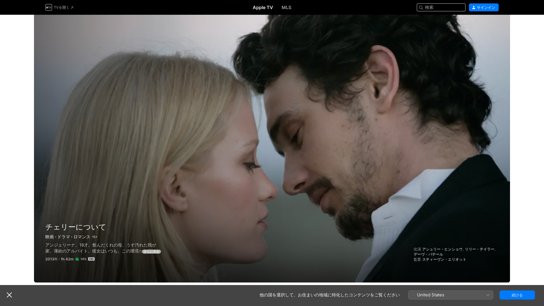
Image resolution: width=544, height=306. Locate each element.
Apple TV (263, 7)
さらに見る (151, 252)
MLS (286, 7)
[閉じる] (9, 295)
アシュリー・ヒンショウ (442, 249)
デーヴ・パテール (428, 254)
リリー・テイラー (479, 249)
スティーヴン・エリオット (444, 259)
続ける (517, 295)
